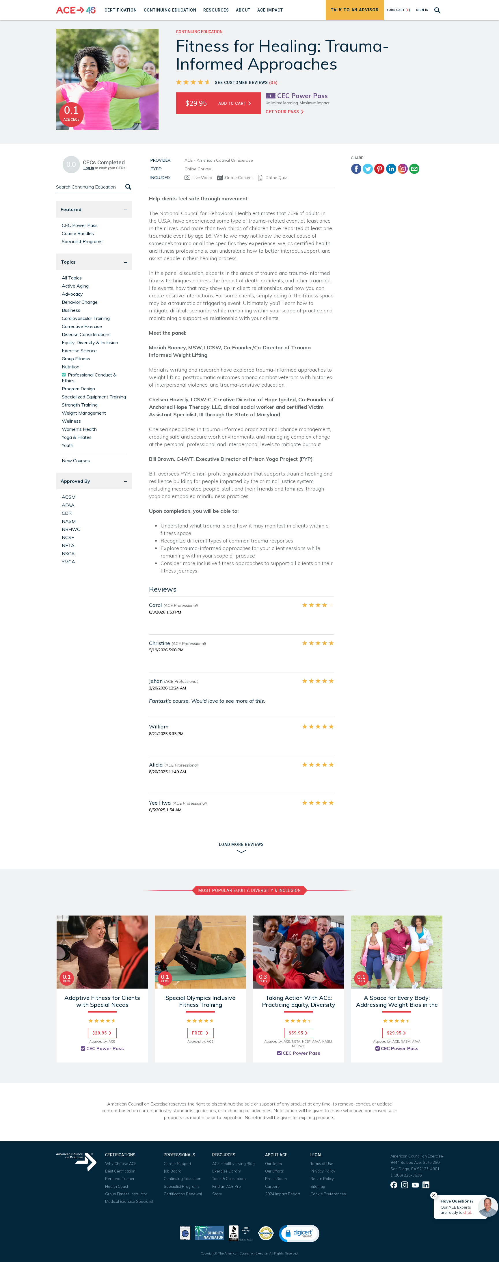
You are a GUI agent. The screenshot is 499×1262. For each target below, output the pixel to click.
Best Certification (120, 1171)
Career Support (177, 1163)
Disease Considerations (86, 334)
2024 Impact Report (282, 1194)
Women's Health (79, 429)
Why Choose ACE (121, 1163)
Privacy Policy (322, 1171)
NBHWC (71, 529)
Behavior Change (80, 302)
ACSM (68, 497)
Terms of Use (321, 1163)
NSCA (68, 553)
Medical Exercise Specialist (129, 1201)
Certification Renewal (183, 1194)
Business (71, 310)
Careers (272, 1186)
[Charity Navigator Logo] (209, 1232)
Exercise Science (79, 350)
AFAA (68, 505)
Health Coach (117, 1186)
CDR (67, 513)
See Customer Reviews (246, 82)
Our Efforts (274, 1171)
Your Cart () (398, 10)
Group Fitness (76, 358)
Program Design (78, 389)
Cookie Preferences (328, 1194)
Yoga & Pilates (77, 437)
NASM (69, 521)
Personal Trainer (120, 1178)
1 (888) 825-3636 (406, 1175)
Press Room (276, 1178)
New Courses (76, 460)
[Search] (128, 187)
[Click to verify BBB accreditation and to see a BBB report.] (241, 1232)
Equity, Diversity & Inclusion (90, 342)
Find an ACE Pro (226, 1186)
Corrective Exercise (82, 326)
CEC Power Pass (80, 225)
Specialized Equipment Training (94, 397)
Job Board (172, 1171)
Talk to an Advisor (355, 10)
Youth (67, 445)
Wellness (71, 421)
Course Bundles (78, 233)
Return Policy (322, 1178)
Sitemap (317, 1186)
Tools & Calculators (229, 1178)
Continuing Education (182, 1178)
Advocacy (72, 294)
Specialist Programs (82, 241)
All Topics (72, 278)
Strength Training (80, 405)
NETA (68, 545)
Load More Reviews (241, 844)
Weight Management (84, 413)
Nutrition (70, 367)
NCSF (68, 537)
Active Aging (75, 286)
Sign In (422, 10)
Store (217, 1194)
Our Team (273, 1163)
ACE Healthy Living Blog (233, 1163)
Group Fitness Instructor (126, 1194)
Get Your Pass (283, 111)
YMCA (68, 561)
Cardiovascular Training (86, 318)
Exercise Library (226, 1171)
